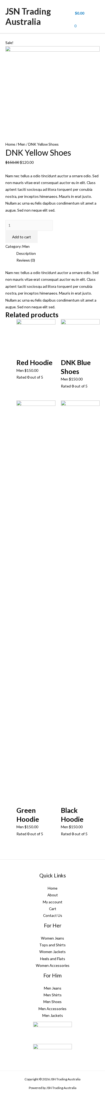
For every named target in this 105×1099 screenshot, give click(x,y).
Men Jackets (52, 1015)
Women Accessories (52, 965)
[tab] (58, 253)
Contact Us (52, 915)
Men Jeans (52, 988)
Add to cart (21, 237)
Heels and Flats (52, 958)
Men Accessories (52, 1008)
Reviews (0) (25, 260)
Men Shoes (52, 1001)
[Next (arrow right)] (95, 549)
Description (26, 253)
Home (10, 144)
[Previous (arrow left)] (9, 549)
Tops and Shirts (52, 945)
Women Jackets (52, 951)
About (52, 895)
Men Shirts (53, 995)
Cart (52, 908)
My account (52, 902)
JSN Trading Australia (28, 16)
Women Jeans (52, 938)
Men (21, 144)
